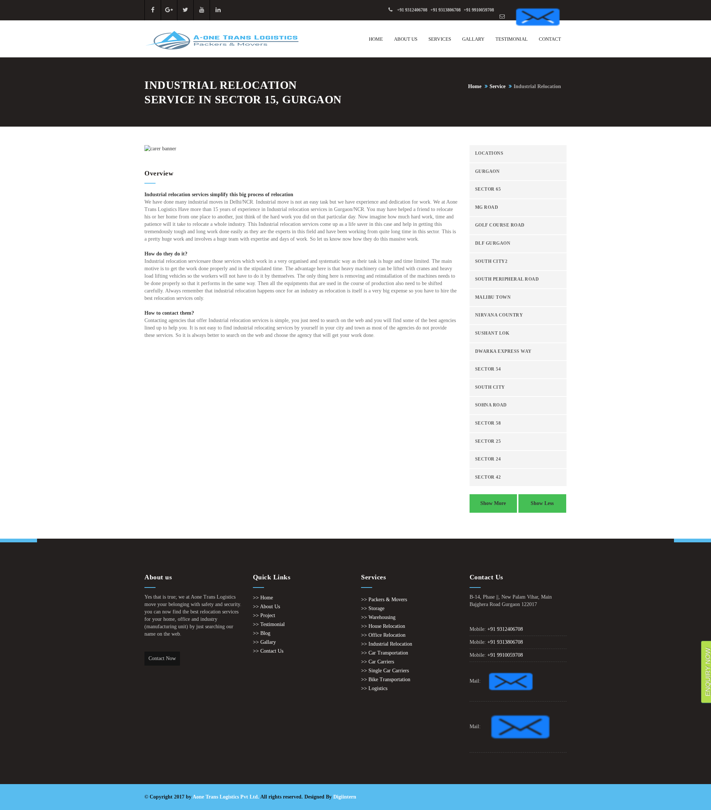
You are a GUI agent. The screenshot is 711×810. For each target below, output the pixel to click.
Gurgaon (487, 171)
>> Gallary (264, 642)
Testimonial (511, 39)
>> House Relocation (383, 626)
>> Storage (372, 608)
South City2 (491, 261)
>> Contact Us (268, 651)
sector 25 (488, 441)
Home (376, 39)
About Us (405, 39)
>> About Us (266, 606)
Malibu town (493, 297)
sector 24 (488, 459)
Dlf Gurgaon (493, 243)
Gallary (473, 39)
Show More (493, 503)
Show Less (542, 503)
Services (439, 39)
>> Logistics (374, 688)
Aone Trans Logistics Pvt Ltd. (226, 797)
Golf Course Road (500, 225)
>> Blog (261, 633)
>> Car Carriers (377, 662)
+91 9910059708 (479, 10)
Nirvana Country (499, 315)
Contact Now (162, 658)
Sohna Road (491, 405)
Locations (489, 153)
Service (497, 86)
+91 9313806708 (445, 10)
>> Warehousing (378, 617)
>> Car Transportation (384, 653)
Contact (550, 39)
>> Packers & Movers (384, 599)
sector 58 (488, 423)
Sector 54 (488, 369)
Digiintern (344, 797)
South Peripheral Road (507, 279)
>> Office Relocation (383, 635)
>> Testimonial (269, 624)
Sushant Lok (492, 333)
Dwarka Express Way (503, 351)
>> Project (264, 615)
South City (490, 387)
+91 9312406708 (412, 10)
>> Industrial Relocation (386, 644)
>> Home (263, 597)
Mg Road (486, 207)
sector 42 (488, 477)
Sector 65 (488, 189)
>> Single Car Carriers (385, 670)
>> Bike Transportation (385, 679)
